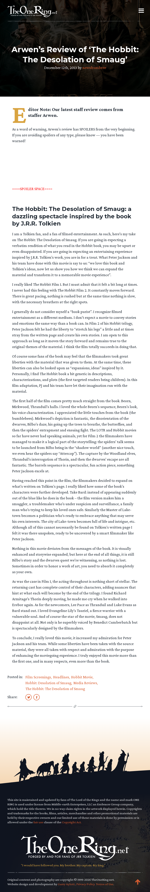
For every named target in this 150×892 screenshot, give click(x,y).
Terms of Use (104, 884)
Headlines (61, 677)
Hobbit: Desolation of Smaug (48, 683)
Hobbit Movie (82, 677)
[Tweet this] (28, 697)
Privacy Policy (85, 884)
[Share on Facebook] (36, 697)
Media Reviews (85, 683)
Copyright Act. (71, 822)
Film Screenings (38, 677)
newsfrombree (94, 67)
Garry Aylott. (66, 884)
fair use (38, 822)
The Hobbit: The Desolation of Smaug (55, 689)
